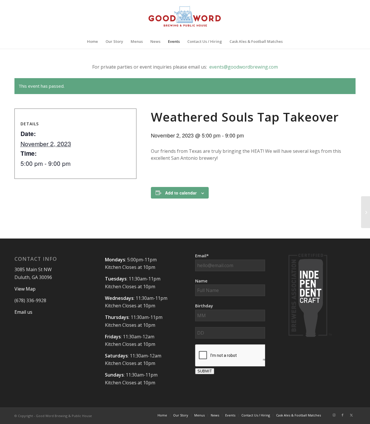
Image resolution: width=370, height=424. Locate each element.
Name (201, 281)
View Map (25, 289)
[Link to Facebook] (342, 415)
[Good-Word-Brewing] (185, 17)
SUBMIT (204, 371)
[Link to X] (351, 415)
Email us (23, 312)
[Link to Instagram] (334, 415)
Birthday (204, 306)
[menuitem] (92, 41)
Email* (202, 255)
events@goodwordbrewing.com (243, 67)
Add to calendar (181, 193)
